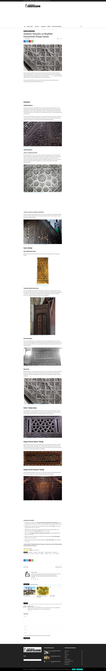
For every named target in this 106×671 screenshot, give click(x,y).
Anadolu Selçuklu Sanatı (36, 29)
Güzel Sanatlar (37, 553)
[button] (81, 26)
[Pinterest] (30, 41)
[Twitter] (27, 41)
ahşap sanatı (35, 552)
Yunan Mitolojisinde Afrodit (55, 656)
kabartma (42, 553)
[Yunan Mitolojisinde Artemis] (47, 663)
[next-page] (26, 599)
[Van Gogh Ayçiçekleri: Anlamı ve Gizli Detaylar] (43, 591)
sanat (53, 553)
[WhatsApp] (32, 41)
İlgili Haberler (26, 584)
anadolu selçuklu (41, 552)
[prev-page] (24, 599)
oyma (50, 553)
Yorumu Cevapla (29, 610)
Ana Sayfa (25, 29)
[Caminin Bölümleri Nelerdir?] (47, 652)
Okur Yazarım (27, 38)
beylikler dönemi (26, 553)
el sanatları (32, 553)
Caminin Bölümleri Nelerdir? (55, 650)
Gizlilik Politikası (79, 669)
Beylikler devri (55, 552)
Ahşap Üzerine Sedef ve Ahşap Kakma (29, 466)
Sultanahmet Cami (58, 567)
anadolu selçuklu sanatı (48, 552)
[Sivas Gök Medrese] (30, 591)
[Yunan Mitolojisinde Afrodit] (47, 657)
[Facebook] (25, 41)
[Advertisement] (53, 17)
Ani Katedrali (26, 567)
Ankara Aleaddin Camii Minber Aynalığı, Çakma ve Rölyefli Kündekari (33, 192)
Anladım (73, 669)
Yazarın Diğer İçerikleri (34, 584)
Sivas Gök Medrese (27, 595)
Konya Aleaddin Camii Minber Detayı (29, 438)
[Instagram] (34, 579)
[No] (104, 669)
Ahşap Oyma (30, 552)
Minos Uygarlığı (52, 595)
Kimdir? (49, 26)
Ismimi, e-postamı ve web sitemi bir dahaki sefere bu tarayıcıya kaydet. (37, 635)
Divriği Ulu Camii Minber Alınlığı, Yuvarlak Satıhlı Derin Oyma (38, 335)
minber (52, 75)
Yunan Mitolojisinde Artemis (55, 661)
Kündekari (46, 553)
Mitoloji (37, 26)
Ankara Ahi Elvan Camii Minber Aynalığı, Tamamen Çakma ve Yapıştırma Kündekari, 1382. (36, 244)
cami (50, 75)
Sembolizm (43, 26)
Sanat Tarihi (29, 26)
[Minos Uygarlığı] (56, 591)
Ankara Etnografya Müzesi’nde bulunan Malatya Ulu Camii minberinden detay (35, 404)
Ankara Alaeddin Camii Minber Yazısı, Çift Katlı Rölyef (31, 366)
